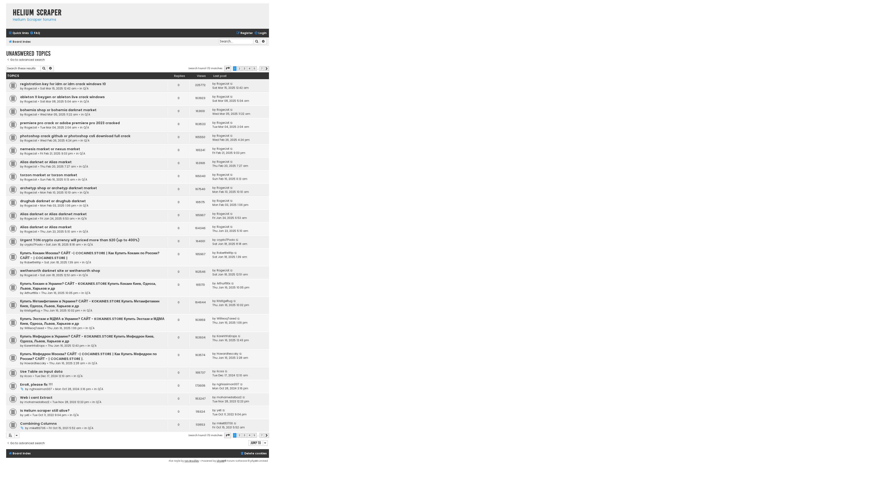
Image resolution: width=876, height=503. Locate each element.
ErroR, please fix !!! (36, 384)
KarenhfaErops (34, 346)
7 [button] (261, 68)
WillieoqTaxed (34, 328)
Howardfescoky (35, 363)
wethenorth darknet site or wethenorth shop (60, 270)
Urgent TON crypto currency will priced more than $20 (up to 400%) (80, 240)
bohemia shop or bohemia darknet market (58, 110)
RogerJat (30, 88)
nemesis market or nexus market (50, 149)
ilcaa (28, 376)
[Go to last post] (231, 84)
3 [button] (244, 68)
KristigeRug (32, 310)
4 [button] (249, 68)
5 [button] (254, 68)
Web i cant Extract (36, 397)
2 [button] (239, 68)
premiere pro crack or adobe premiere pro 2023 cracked (70, 123)
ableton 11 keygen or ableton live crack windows (62, 97)
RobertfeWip (32, 262)
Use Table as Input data (41, 371)
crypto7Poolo (33, 244)
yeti (26, 415)
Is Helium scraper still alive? (45, 410)
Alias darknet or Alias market (46, 162)
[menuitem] (35, 33)
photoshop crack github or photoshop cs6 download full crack (75, 136)
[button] (227, 68)
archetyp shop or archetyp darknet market (58, 188)
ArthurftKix (31, 293)
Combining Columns (38, 423)
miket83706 (37, 428)
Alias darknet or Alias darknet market (53, 214)
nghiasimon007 (40, 389)
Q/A (86, 88)
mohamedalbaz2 (36, 402)
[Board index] (8, 8)
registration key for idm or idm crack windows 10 (63, 84)
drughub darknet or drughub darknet (53, 201)
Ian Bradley (192, 461)
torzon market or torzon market (48, 175)
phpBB (220, 461)
